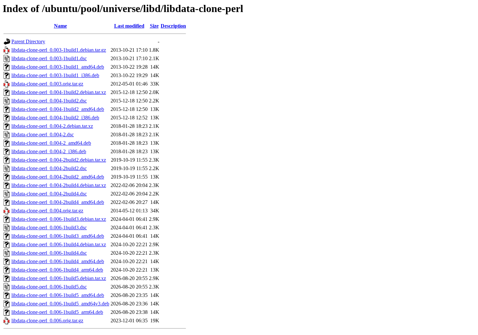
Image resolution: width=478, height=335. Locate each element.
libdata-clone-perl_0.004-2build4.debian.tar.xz (58, 185)
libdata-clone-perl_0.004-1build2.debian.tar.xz (58, 92)
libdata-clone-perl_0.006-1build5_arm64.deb (57, 312)
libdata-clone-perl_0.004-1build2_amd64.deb (57, 109)
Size (154, 26)
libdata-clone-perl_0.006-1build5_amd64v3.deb (60, 303)
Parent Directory (28, 41)
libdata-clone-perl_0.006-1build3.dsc (49, 227)
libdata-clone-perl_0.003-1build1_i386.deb (55, 75)
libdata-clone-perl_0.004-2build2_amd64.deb (57, 177)
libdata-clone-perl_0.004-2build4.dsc (49, 193)
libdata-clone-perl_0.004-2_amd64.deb (51, 143)
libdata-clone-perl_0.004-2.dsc (42, 134)
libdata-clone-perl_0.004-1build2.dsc (49, 100)
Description (173, 26)
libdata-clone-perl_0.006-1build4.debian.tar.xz (58, 244)
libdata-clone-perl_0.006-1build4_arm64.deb (57, 270)
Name (60, 26)
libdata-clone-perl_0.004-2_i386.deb (48, 151)
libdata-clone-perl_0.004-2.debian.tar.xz (52, 126)
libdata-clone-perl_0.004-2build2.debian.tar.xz (58, 160)
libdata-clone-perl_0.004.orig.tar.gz (47, 210)
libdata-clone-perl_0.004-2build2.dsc (49, 168)
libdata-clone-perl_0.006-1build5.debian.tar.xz (58, 278)
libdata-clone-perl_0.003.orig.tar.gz (47, 84)
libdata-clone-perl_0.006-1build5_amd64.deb (57, 295)
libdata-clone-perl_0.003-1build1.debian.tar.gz (58, 50)
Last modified (129, 26)
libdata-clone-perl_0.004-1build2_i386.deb (55, 117)
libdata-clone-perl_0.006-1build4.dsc (49, 253)
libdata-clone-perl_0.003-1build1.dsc (49, 58)
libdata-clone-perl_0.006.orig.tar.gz (47, 320)
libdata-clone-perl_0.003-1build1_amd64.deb (57, 67)
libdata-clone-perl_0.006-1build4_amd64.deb (57, 261)
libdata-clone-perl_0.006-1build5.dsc (49, 286)
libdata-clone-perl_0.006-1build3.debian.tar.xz (58, 219)
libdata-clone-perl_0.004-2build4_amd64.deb (57, 202)
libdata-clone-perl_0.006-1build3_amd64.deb (57, 236)
